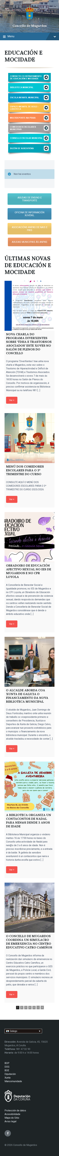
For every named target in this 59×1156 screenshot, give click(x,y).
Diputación (10, 1074)
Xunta (7, 1077)
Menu (11, 36)
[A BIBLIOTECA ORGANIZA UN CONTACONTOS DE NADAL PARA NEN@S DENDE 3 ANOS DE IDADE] (29, 786)
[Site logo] (29, 20)
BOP (7, 1063)
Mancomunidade (13, 1081)
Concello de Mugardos (30, 26)
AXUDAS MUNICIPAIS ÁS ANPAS (29, 242)
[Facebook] (8, 1133)
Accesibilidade (12, 1114)
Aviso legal (10, 1121)
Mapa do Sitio (12, 1117)
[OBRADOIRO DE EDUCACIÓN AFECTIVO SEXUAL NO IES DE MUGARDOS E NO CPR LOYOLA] (29, 537)
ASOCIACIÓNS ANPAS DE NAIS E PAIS (29, 229)
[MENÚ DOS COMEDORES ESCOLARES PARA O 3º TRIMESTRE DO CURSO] (29, 438)
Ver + (11, 400)
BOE (7, 1070)
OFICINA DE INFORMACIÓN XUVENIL (29, 214)
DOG (7, 1066)
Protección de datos (15, 1110)
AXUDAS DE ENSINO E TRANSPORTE (30, 199)
